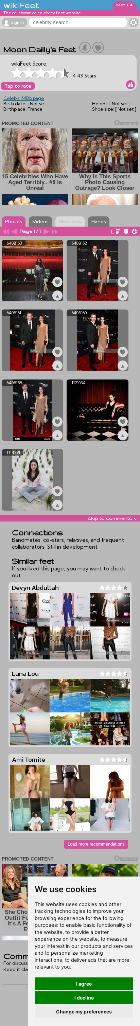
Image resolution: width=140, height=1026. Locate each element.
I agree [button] (84, 984)
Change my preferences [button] (84, 1011)
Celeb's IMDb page (23, 98)
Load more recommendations (96, 844)
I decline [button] (84, 998)
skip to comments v (112, 518)
